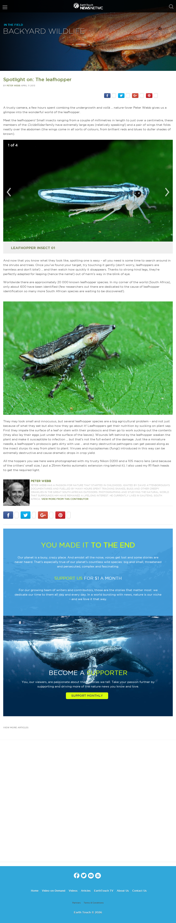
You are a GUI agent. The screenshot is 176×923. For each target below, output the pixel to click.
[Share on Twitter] (124, 95)
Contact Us (139, 890)
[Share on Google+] (138, 95)
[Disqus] (88, 804)
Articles (86, 890)
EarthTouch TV (103, 890)
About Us (123, 890)
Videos (73, 890)
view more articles (15, 727)
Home (34, 890)
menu (5, 7)
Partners (76, 903)
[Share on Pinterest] (152, 95)
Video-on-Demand (53, 890)
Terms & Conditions (94, 903)
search (171, 6)
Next (167, 192)
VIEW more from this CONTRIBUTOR (64, 499)
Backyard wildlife (44, 31)
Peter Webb (13, 86)
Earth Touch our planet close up (88, 6)
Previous (9, 192)
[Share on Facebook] (110, 95)
